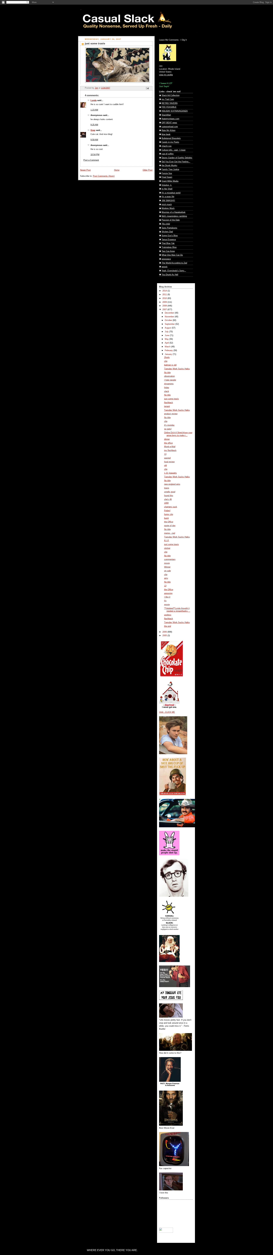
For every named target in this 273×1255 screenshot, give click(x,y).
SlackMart (166, 115)
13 (165, 454)
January (169, 354)
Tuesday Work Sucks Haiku (177, 369)
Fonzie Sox (167, 173)
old (165, 465)
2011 (164, 294)
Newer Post (85, 170)
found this (168, 496)
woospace (166, 259)
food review (169, 462)
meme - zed (169, 533)
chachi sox (167, 146)
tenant (167, 406)
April (167, 343)
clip (165, 361)
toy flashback (170, 450)
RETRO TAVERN (169, 103)
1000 (166, 503)
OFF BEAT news (169, 123)
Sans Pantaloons (169, 228)
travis (166, 488)
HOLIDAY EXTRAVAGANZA (175, 111)
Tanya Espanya (169, 239)
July (167, 332)
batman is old (170, 365)
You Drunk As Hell (170, 275)
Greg (93, 130)
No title (167, 372)
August (168, 328)
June (167, 335)
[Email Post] (147, 88)
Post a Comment (91, 160)
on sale (167, 571)
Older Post (147, 170)
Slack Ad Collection (170, 95)
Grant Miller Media (170, 181)
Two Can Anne (168, 251)
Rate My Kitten (168, 130)
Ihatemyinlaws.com (170, 119)
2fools (167, 357)
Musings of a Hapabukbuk (173, 212)
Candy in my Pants (170, 142)
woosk (164, 267)
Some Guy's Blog (170, 236)
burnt (166, 518)
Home (116, 170)
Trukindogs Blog (169, 247)
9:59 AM (94, 140)
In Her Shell (167, 189)
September (170, 324)
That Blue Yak (168, 243)
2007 (164, 309)
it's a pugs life (168, 197)
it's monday (169, 425)
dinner (167, 439)
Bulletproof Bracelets (171, 138)
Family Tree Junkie (170, 169)
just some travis (171, 399)
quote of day (170, 526)
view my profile (166, 75)
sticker (167, 548)
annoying (168, 593)
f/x (165, 601)
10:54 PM (95, 155)
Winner (167, 567)
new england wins (172, 484)
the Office (168, 522)
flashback (168, 402)
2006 (164, 632)
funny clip (168, 514)
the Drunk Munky (169, 165)
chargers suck (170, 507)
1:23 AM (94, 110)
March (168, 347)
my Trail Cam (168, 99)
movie (167, 563)
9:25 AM (94, 125)
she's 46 (168, 499)
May (167, 339)
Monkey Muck (168, 208)
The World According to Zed (174, 263)
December (170, 313)
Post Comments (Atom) (104, 176)
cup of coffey (168, 154)
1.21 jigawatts (170, 473)
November (170, 317)
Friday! (167, 511)
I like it (167, 597)
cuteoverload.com (170, 127)
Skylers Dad (167, 232)
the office (168, 443)
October (169, 320)
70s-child (166, 224)
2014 (164, 291)
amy (166, 578)
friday (166, 387)
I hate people (170, 380)
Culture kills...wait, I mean (173, 150)
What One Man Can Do (172, 255)
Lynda (94, 100)
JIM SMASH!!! (168, 200)
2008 (164, 306)
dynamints (169, 384)
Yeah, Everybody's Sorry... (174, 271)
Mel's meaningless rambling (174, 216)
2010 (164, 298)
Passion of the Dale (171, 220)
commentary (170, 559)
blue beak (166, 134)
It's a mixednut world (171, 193)
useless (167, 615)
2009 (164, 302)
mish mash (167, 204)
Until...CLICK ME (167, 712)
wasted (167, 458)
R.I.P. (166, 541)
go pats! (168, 429)
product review (170, 414)
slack (166, 391)
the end (167, 626)
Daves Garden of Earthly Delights (177, 158)
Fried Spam (167, 177)
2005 (164, 635)
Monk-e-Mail (169, 447)
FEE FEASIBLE (169, 107)
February (169, 350)
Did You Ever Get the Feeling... (176, 162)
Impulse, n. (167, 185)
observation (169, 376)
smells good (169, 492)
